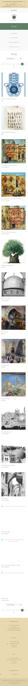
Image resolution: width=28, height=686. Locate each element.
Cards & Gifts (14, 46)
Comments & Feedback (14, 630)
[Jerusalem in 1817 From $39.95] (14, 517)
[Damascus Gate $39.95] (14, 351)
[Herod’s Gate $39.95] (14, 318)
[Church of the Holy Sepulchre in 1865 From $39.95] (14, 551)
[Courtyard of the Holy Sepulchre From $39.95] (14, 151)
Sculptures (14, 38)
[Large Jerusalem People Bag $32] (14, 118)
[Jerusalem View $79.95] (14, 384)
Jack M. (16, 683)
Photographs (14, 42)
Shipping (14, 627)
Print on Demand (14, 625)
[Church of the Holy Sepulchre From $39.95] (14, 218)
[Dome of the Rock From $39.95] (14, 284)
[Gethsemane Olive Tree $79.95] (14, 251)
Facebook (14, 645)
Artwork (14, 33)
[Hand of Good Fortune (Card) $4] (14, 84)
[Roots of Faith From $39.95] (14, 584)
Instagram (14, 646)
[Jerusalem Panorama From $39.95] (14, 418)
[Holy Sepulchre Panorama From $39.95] (14, 451)
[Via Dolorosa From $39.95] (14, 484)
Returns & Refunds (14, 628)
